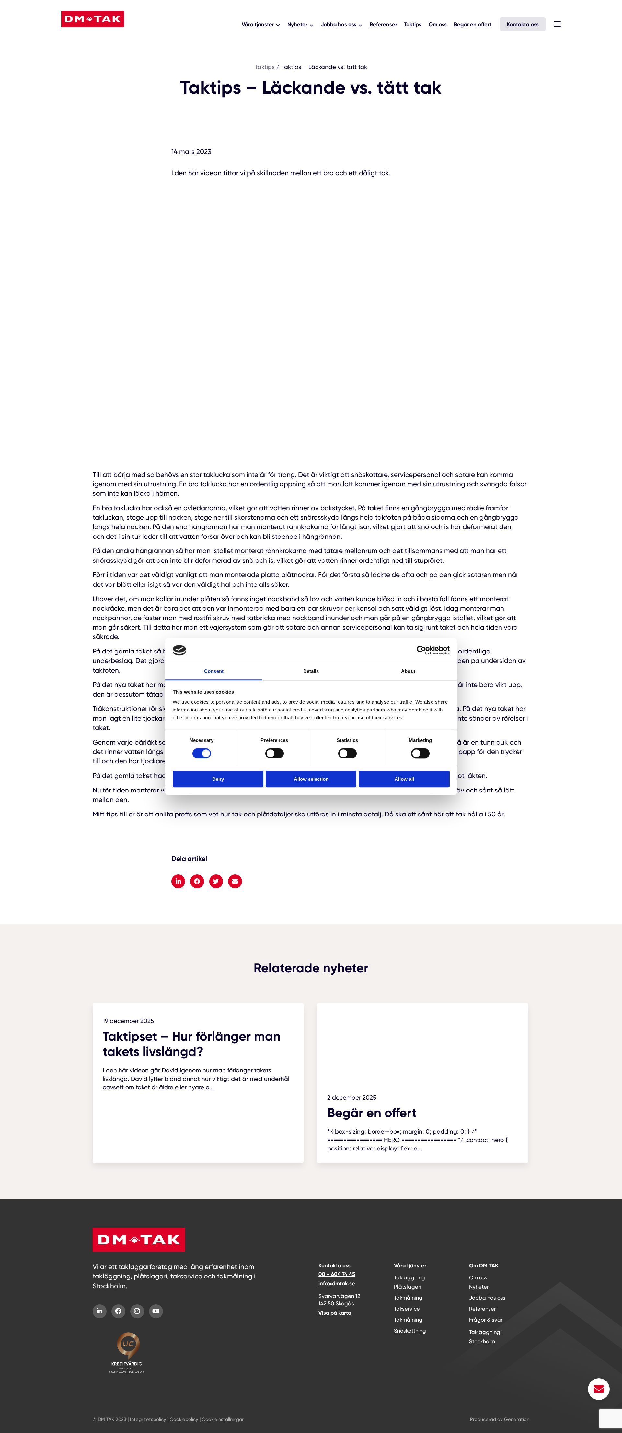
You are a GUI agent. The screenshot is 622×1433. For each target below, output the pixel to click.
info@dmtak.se (336, 1283)
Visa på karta (334, 1313)
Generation (516, 1419)
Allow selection (311, 779)
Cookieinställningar (223, 1419)
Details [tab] (311, 671)
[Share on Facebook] (197, 881)
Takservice (407, 1309)
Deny (218, 779)
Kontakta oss (523, 24)
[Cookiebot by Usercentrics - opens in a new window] (421, 650)
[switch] (274, 753)
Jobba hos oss (338, 24)
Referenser (383, 24)
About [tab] (408, 671)
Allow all (404, 779)
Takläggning (409, 1278)
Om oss (438, 24)
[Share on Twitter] (216, 881)
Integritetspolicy (148, 1419)
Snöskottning (410, 1331)
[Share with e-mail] (235, 881)
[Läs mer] (198, 1052)
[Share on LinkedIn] (178, 881)
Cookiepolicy (184, 1419)
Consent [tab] (214, 671)
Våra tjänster (258, 24)
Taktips (412, 24)
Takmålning (408, 1298)
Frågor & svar (485, 1320)
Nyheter (297, 24)
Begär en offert (472, 24)
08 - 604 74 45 (88, 35)
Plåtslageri (407, 1287)
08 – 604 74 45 (336, 1274)
